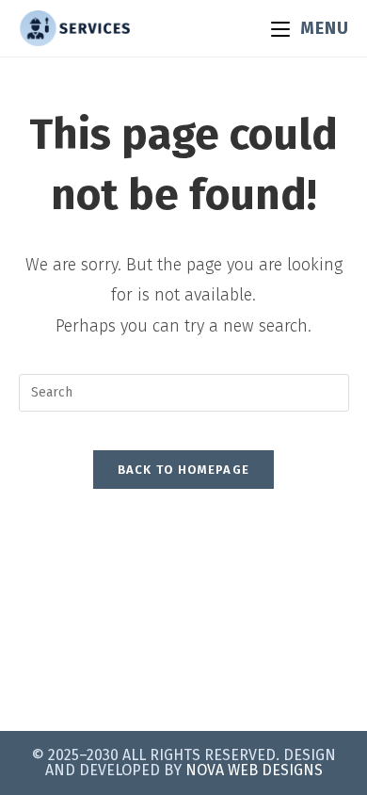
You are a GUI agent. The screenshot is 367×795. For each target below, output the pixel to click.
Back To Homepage (184, 469)
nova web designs (254, 770)
